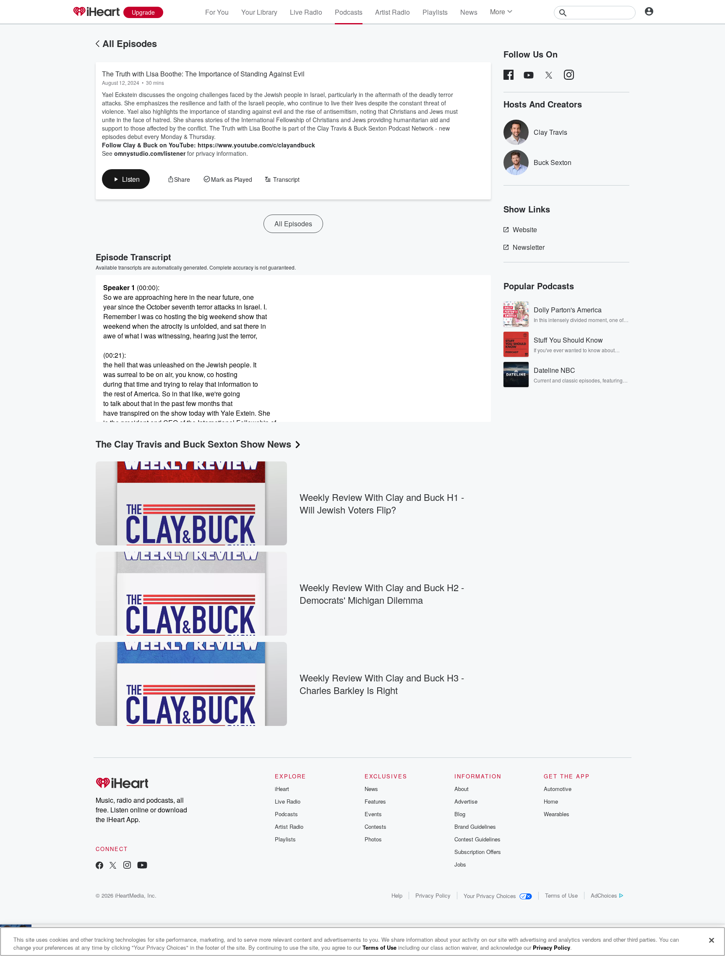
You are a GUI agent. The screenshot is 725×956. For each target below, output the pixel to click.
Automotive (557, 789)
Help (396, 895)
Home (551, 801)
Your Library (259, 12)
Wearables (556, 814)
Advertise (465, 801)
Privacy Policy (433, 895)
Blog (459, 814)
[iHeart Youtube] (142, 866)
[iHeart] (96, 12)
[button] (126, 179)
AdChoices (604, 895)
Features (375, 801)
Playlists (435, 12)
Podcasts (348, 12)
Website (525, 229)
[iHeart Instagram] (127, 866)
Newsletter (529, 247)
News (468, 12)
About (461, 789)
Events (373, 814)
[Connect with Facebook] (99, 866)
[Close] (711, 940)
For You (217, 12)
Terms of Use (561, 895)
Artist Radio (392, 12)
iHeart (282, 789)
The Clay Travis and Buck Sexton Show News (193, 443)
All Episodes (129, 43)
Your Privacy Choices (490, 896)
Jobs (460, 864)
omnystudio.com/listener (149, 153)
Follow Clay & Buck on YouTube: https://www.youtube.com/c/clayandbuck (208, 145)
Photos (373, 839)
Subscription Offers (477, 852)
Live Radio (306, 12)
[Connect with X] (113, 866)
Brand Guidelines (475, 826)
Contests (375, 826)
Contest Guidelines (477, 839)
